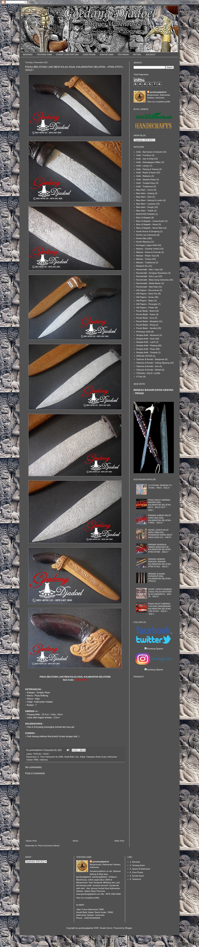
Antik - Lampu (142, 166)
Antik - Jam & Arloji (144, 159)
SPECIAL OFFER (144, 356)
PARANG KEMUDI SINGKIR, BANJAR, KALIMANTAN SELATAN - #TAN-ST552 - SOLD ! (160, 563)
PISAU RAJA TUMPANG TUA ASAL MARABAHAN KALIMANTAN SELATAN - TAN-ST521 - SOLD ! (160, 607)
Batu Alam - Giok (144, 197)
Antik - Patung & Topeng (147, 169)
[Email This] (73, 750)
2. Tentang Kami (137, 865)
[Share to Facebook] (81, 750)
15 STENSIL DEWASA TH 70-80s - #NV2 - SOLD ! (160, 486)
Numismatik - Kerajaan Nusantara (151, 273)
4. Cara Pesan (136, 872)
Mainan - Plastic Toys (146, 255)
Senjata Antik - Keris (145, 338)
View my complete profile (158, 101)
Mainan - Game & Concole (148, 252)
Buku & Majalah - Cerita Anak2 (150, 221)
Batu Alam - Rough (145, 207)
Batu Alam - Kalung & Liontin (149, 200)
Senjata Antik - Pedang (146, 345)
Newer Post (31, 841)
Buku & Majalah (143, 217)
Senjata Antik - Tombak (146, 352)
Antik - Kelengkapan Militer (148, 162)
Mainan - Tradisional (145, 262)
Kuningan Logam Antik (146, 245)
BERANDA (27, 54)
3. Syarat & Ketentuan (140, 869)
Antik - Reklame (143, 176)
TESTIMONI (123, 54)
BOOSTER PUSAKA (145, 214)
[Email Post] (68, 750)
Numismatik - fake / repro (148, 269)
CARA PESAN (89, 54)
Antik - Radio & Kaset (146, 172)
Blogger (128, 928)
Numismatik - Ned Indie (147, 287)
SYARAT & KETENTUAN (67, 54)
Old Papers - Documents (147, 290)
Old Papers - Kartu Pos (146, 293)
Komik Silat (141, 238)
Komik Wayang (143, 242)
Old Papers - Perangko (146, 304)
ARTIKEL (137, 54)
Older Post (119, 841)
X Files (139, 376)
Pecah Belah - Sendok (146, 328)
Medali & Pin (142, 266)
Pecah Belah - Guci (145, 318)
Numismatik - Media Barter (148, 283)
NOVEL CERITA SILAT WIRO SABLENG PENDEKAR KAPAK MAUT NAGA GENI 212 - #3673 (160, 533)
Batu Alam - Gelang (145, 193)
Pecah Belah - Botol (145, 311)
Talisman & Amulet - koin (147, 366)
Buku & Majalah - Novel (147, 224)
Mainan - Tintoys (144, 259)
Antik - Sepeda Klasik (146, 179)
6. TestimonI (135, 879)
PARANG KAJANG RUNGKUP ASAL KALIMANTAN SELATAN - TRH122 (160, 577)
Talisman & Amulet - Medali (148, 370)
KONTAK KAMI (106, 54)
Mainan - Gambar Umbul (147, 249)
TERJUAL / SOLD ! (41, 754)
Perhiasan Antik (143, 331)
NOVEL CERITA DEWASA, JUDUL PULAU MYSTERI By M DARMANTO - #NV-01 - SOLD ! (160, 593)
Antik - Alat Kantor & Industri (149, 152)
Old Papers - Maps (145, 300)
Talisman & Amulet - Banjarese (150, 359)
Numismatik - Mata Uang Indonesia (152, 280)
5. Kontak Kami (137, 876)
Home (75, 841)
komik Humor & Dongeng (147, 231)
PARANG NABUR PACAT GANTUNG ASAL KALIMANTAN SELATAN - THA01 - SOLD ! (160, 519)
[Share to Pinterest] (84, 750)
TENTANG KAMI (44, 54)
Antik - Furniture (143, 155)
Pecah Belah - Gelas (145, 314)
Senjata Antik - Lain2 (145, 342)
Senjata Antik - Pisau (145, 349)
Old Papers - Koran (145, 297)
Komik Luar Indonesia (146, 235)
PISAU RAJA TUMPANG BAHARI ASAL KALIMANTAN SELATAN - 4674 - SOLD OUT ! (160, 503)
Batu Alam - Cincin (144, 190)
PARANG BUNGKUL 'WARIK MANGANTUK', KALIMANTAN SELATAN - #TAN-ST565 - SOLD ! (160, 548)
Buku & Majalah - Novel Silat (149, 228)
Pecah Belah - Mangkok (147, 321)
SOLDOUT (151, 54)
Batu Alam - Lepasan (145, 204)
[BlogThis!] (75, 750)
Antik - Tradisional (144, 186)
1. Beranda (135, 862)
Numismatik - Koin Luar (147, 276)
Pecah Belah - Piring (145, 325)
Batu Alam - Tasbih (144, 210)
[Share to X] (78, 750)
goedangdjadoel (158, 92)
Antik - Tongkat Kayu (145, 183)
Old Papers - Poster (145, 307)
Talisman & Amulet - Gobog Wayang (152, 363)
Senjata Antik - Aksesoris (147, 335)
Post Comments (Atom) (48, 845)
